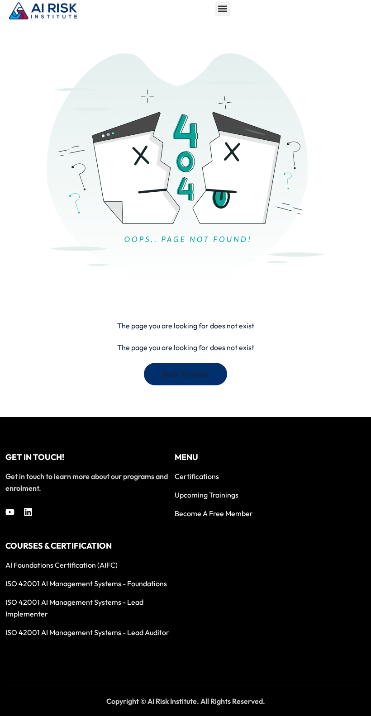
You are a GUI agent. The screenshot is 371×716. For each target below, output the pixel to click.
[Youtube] (9, 512)
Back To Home (185, 374)
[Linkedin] (28, 512)
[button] (222, 8)
